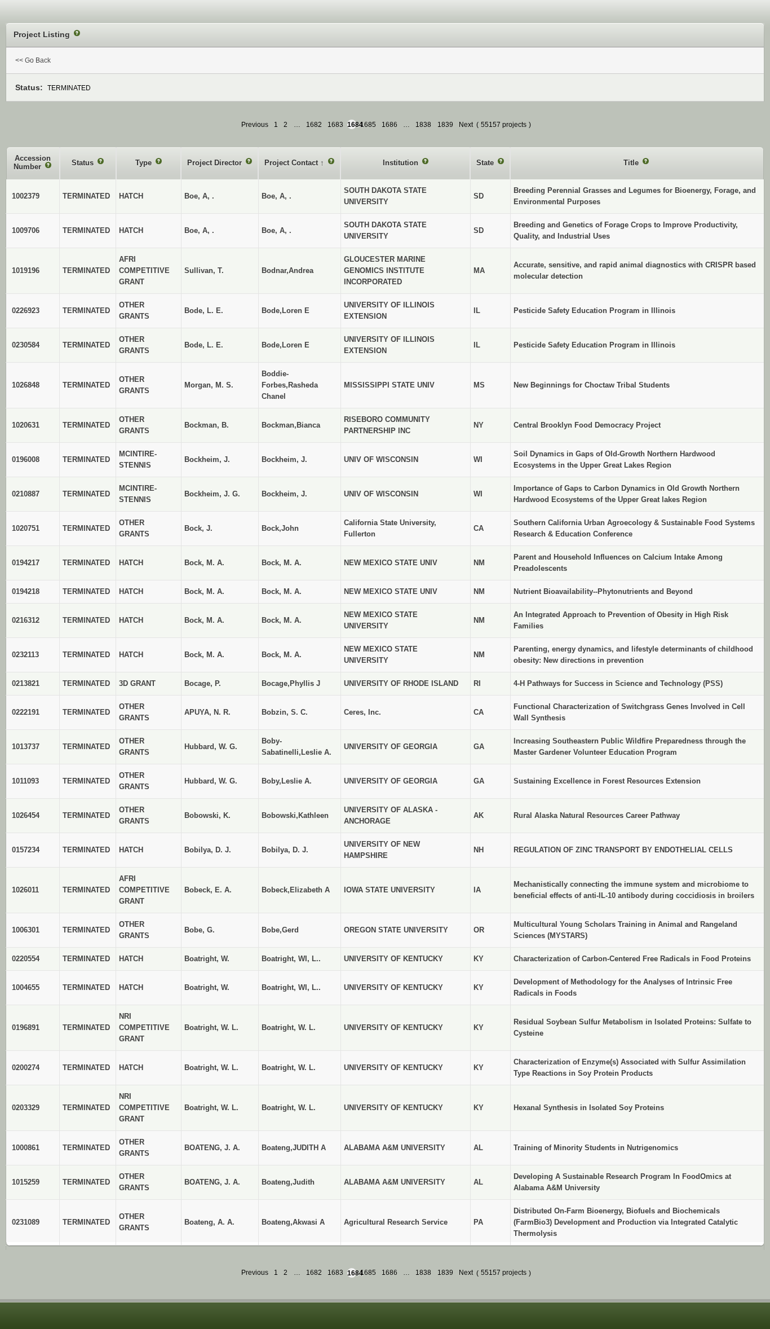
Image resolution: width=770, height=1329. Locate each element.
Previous (254, 125)
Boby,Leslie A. (287, 781)
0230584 (25, 345)
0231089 (25, 1222)
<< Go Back (33, 60)
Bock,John (280, 528)
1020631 (25, 425)
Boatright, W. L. (289, 1027)
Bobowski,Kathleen (295, 815)
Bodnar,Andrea (287, 270)
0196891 (25, 1027)
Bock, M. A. (282, 562)
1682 (314, 125)
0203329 (25, 1107)
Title (632, 163)
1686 (389, 125)
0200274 (25, 1067)
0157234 (25, 850)
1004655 (25, 987)
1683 (335, 125)
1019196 (25, 270)
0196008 (25, 459)
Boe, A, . (276, 196)
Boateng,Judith (288, 1182)
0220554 (25, 958)
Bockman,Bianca (291, 425)
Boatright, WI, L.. (291, 958)
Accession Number (32, 162)
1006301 (25, 930)
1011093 (25, 781)
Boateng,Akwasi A (293, 1222)
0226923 (25, 310)
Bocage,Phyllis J (291, 683)
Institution (402, 163)
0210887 (25, 494)
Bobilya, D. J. (285, 850)
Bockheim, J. (284, 459)
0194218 (25, 591)
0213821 (25, 683)
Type (144, 163)
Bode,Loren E (285, 310)
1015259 (25, 1182)
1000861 (25, 1147)
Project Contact (292, 163)
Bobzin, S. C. (285, 712)
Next (466, 125)
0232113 (25, 654)
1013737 (25, 746)
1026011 (25, 890)
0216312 (25, 620)
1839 (445, 125)
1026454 (25, 815)
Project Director (215, 163)
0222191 (25, 712)
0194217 (25, 562)
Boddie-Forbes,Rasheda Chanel (290, 385)
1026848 (25, 385)
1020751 (25, 528)
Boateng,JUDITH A (294, 1147)
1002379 (25, 196)
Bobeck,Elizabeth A (296, 890)
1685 (368, 125)
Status (84, 163)
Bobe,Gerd (280, 930)
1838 (423, 125)
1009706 (25, 230)
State (486, 163)
